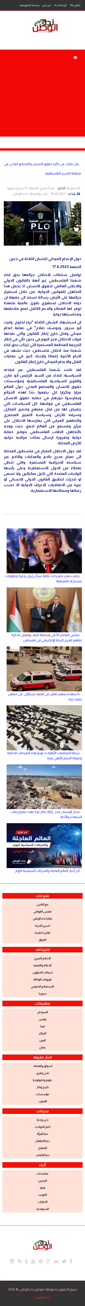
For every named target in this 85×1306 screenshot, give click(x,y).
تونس (43, 1019)
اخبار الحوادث (42, 1127)
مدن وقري (42, 1073)
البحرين (42, 1180)
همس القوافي (42, 911)
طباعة (72, 193)
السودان (42, 1012)
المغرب (42, 1101)
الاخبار (61, 188)
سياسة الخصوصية (30, 5)
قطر (42, 1187)
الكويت (42, 1194)
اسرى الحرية (42, 925)
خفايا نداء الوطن (42, 918)
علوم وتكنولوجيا (42, 1080)
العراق (42, 939)
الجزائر (42, 1033)
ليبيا (42, 1026)
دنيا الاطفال (42, 1141)
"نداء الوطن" (42, 1297)
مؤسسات (42, 1094)
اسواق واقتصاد (42, 1066)
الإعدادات (61, 5)
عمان (42, 1047)
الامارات (42, 1202)
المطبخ (42, 1148)
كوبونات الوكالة (42, 979)
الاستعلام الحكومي (42, 986)
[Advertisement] (42, 94)
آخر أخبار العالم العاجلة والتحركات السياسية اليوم (47, 871)
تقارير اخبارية (42, 932)
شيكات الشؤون (43, 972)
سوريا (43, 993)
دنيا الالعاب (42, 1155)
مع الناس (42, 904)
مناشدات (42, 1173)
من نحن (46, 5)
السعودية (42, 1209)
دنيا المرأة (42, 1134)
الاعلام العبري (42, 958)
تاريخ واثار (43, 1087)
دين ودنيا (42, 1119)
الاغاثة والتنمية (42, 965)
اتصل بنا (76, 5)
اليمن (42, 1040)
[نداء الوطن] (42, 1245)
